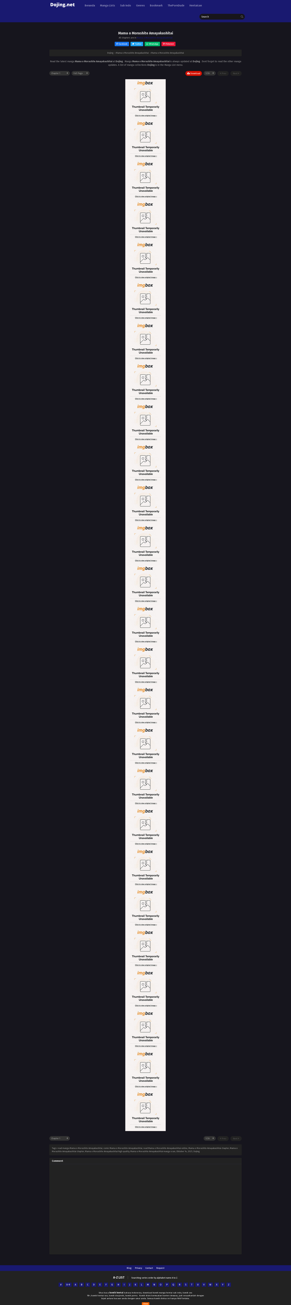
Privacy (138, 1268)
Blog (129, 1268)
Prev (223, 73)
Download (195, 73)
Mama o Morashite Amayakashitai (154, 37)
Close (145, 1303)
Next (235, 73)
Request (160, 1268)
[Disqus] (145, 1209)
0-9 (68, 1284)
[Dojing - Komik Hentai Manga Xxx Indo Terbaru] (62, 8)
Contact (149, 1268)
